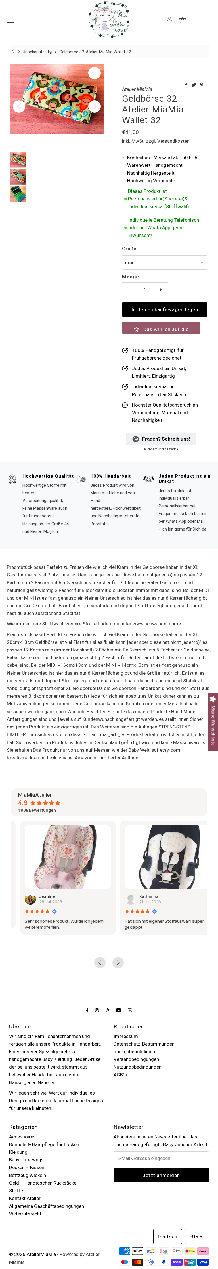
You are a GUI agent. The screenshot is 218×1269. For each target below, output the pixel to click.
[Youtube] (118, 1010)
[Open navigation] (10, 19)
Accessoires (22, 1137)
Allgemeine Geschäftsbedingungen (46, 1206)
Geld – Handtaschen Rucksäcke (42, 1183)
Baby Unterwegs (26, 1160)
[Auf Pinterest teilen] (201, 85)
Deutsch (167, 1236)
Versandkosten (173, 141)
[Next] (94, 106)
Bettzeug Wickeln (27, 1175)
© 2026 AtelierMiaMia (32, 1254)
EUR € (196, 1236)
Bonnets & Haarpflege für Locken (44, 1144)
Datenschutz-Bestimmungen (144, 1044)
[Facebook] (87, 1010)
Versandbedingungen (136, 1059)
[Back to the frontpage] (14, 52)
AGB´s (120, 1075)
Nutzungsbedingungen (138, 1067)
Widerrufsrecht (25, 1214)
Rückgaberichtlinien (134, 1051)
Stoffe (16, 1190)
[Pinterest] (107, 1010)
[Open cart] (182, 19)
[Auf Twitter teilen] (194, 85)
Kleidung (18, 1152)
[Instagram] (97, 1010)
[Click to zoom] (94, 73)
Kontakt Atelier (25, 1198)
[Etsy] (130, 1010)
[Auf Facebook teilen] (186, 85)
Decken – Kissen (26, 1167)
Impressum (126, 1036)
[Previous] (19, 106)
